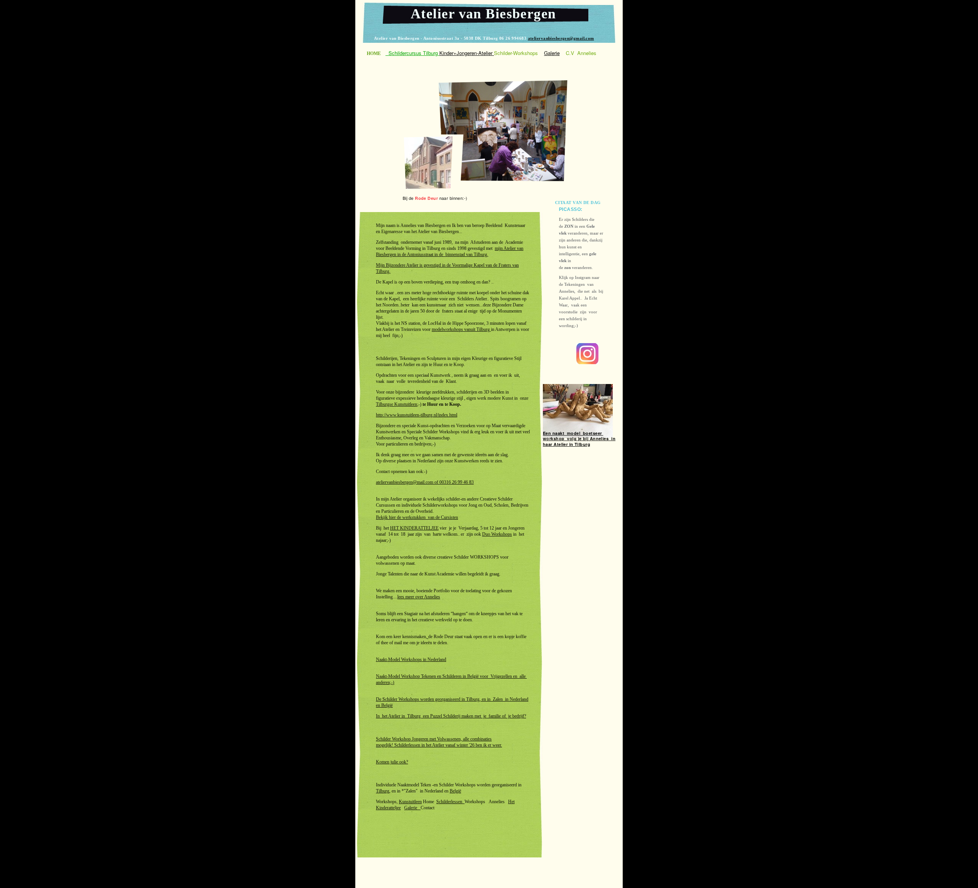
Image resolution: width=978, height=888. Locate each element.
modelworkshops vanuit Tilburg (461, 329)
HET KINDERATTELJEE (414, 528)
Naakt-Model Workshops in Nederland (411, 659)
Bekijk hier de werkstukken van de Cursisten (417, 517)
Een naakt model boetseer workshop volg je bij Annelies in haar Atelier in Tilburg (579, 438)
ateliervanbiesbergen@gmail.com (561, 38)
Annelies (586, 53)
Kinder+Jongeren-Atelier (466, 53)
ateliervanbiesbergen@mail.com (404, 482)
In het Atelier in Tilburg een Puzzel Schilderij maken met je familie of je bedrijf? (451, 716)
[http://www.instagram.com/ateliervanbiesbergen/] (587, 362)
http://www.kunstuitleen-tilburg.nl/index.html (416, 415)
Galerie (412, 807)
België (387, 705)
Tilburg (382, 791)
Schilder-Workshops (516, 53)
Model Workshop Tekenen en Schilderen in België (433, 676)
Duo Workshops (497, 534)
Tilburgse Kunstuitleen (396, 404)
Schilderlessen (450, 801)
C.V (570, 53)
